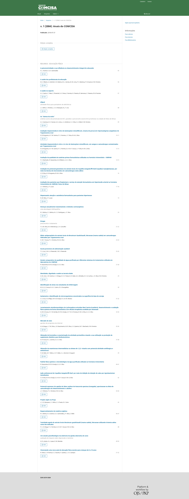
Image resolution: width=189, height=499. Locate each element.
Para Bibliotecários (130, 40)
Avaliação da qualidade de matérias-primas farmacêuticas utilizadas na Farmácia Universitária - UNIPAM (75, 157)
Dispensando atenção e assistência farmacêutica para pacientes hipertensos (66, 195)
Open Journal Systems (132, 23)
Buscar (147, 14)
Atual (39, 14)
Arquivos (47, 14)
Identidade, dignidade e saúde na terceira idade (56, 273)
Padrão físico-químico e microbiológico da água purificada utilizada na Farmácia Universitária (72, 362)
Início (42, 20)
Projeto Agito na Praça (48, 400)
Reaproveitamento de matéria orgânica (53, 411)
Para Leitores (129, 34)
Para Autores (129, 37)
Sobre (55, 14)
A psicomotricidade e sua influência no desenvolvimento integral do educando (67, 68)
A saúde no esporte (47, 91)
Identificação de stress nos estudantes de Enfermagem (59, 285)
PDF (44, 74)
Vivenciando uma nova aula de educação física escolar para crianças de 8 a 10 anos (68, 450)
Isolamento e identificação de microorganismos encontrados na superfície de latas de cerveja (72, 296)
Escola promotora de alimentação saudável (55, 249)
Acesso (150, 1)
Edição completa (48, 49)
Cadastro (142, 1)
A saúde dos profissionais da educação (53, 79)
